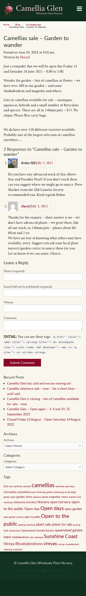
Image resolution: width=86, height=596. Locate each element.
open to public (32, 517)
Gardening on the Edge (65, 492)
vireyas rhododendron (68, 544)
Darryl (25, 57)
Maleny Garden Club (71, 497)
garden (49, 492)
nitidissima (19, 502)
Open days (52, 508)
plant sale (43, 524)
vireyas (50, 543)
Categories (10, 461)
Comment (10, 318)
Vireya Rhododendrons (23, 543)
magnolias (54, 497)
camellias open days (65, 486)
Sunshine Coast (61, 536)
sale (32, 537)
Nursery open (47, 502)
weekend (17, 549)
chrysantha (10, 492)
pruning (76, 524)
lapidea (45, 497)
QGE (6, 530)
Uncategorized (33, 24)
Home (6, 24)
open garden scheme (14, 517)
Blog (17, 24)
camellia (27, 486)
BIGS (6, 486)
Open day (32, 508)
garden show (24, 497)
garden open (10, 497)
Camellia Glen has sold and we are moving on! (39, 383)
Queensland (15, 530)
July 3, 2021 (44, 163)
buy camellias (15, 486)
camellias (43, 485)
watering (8, 549)
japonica (37, 497)
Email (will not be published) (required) (28, 286)
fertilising (41, 492)
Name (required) (14, 271)
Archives (9, 440)
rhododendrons (20, 537)
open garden (73, 509)
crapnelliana (23, 492)
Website (9, 302)
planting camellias (26, 524)
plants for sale (62, 524)
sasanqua (38, 537)
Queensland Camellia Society (37, 530)
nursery (31, 502)
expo (33, 492)
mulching (8, 502)
